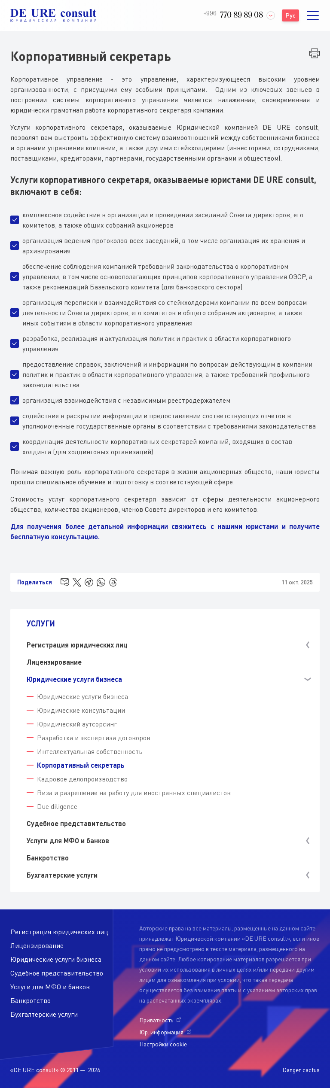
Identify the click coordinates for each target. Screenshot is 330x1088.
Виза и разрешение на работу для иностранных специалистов (134, 792)
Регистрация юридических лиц (59, 931)
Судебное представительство (76, 823)
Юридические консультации (81, 710)
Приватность (156, 1020)
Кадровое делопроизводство (82, 779)
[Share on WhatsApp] (101, 582)
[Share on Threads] (113, 582)
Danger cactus (301, 1069)
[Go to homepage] (53, 15)
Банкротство (48, 858)
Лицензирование (54, 662)
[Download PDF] (314, 53)
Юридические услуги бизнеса (82, 696)
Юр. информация (161, 1032)
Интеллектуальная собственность (90, 751)
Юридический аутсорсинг (77, 724)
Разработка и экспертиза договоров (93, 737)
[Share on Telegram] (89, 582)
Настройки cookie (163, 1044)
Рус (290, 15)
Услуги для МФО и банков (50, 986)
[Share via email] (65, 582)
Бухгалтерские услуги (44, 1014)
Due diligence (57, 806)
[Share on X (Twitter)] (77, 582)
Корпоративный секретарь (81, 765)
